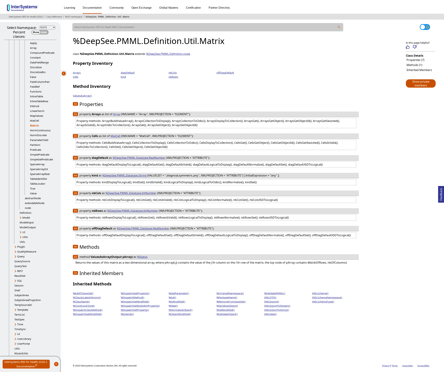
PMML (101, 16)
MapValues (36, 115)
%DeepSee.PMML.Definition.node (168, 54)
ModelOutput (28, 227)
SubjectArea (21, 295)
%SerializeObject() (227, 305)
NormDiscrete (38, 135)
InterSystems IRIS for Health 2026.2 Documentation (27, 364)
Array (33, 48)
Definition (111, 16)
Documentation (92, 7)
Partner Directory (219, 7)
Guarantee (407, 365)
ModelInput (27, 222)
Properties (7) (415, 60)
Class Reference (54, 16)
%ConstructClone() (84, 305)
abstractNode (33, 198)
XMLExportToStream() (277, 305)
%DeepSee (91, 16)
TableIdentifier (38, 178)
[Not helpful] (414, 47)
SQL (19, 280)
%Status (142, 257)
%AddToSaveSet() (83, 293)
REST (20, 271)
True (32, 188)
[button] (420, 83)
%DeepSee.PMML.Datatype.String (124, 175)
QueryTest (20, 266)
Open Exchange (141, 7)
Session (18, 285)
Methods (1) (414, 65)
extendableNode (34, 203)
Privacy (385, 365)
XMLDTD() (270, 297)
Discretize (36, 67)
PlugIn (21, 246)
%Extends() (127, 314)
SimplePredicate (39, 154)
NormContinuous (40, 130)
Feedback (441, 193)
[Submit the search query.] (339, 27)
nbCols (173, 72)
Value (33, 193)
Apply (33, 43)
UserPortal (23, 343)
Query (21, 256)
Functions (36, 91)
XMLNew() (270, 314)
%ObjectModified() (180, 314)
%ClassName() (81, 301)
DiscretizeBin (38, 72)
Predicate (35, 149)
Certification (193, 7)
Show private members (420, 83)
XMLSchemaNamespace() (327, 297)
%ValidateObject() (227, 314)
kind (123, 76)
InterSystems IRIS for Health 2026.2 (26, 16)
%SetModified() (225, 310)
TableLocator (37, 183)
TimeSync (20, 329)
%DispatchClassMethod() (88, 310)
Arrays (77, 72)
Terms (395, 365)
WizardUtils (21, 353)
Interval (34, 106)
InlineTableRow (39, 101)
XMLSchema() (320, 293)
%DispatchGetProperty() (135, 293)
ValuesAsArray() (82, 95)
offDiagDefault (225, 72)
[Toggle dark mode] (425, 27)
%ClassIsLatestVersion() (87, 297)
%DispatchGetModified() (87, 314)
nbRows (173, 76)
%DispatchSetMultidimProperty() (140, 305)
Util (119, 16)
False (33, 77)
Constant (35, 57)
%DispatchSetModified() (135, 301)
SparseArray (37, 164)
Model (26, 217)
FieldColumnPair (40, 81)
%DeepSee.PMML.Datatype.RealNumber (139, 158)
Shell (17, 290)
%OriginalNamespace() (230, 293)
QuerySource (22, 261)
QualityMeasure (26, 251)
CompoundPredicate (42, 52)
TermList (19, 314)
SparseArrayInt (39, 169)
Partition (35, 145)
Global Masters (168, 7)
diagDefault (128, 72)
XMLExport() (271, 301)
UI (23, 232)
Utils (25, 237)
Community (116, 7)
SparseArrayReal (40, 174)
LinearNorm (37, 111)
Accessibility (423, 365)
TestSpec (19, 319)
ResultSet (19, 275)
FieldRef (35, 86)
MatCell (34, 120)
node (28, 208)
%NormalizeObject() (181, 310)
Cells (75, 76)
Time (20, 324)
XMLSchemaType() (323, 301)
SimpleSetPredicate (41, 159)
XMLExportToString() (276, 310)
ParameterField (39, 140)
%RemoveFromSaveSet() (231, 301)
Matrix (126, 16)
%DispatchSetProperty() (135, 310)
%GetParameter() (179, 293)
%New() (173, 305)
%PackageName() (226, 297)
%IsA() (172, 297)
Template (22, 309)
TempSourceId (23, 305)
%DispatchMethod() (132, 297)
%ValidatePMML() (274, 293)
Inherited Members (419, 70)
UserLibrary (24, 338)
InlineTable (36, 96)
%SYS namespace (73, 16)
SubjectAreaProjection (27, 300)
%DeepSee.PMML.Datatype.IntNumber (130, 193)
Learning (69, 7)
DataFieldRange (39, 62)
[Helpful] (407, 47)
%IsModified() (177, 301)
